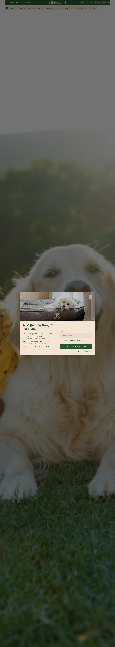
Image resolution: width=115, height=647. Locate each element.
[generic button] (90, 297)
